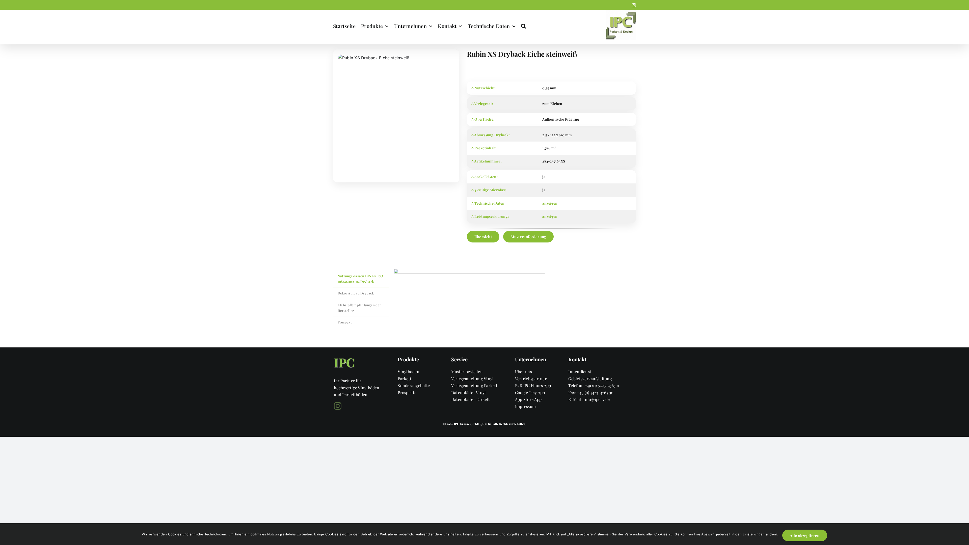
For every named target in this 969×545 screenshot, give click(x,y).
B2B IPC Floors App (533, 385)
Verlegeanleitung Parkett (474, 385)
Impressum (525, 406)
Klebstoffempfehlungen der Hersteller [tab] (359, 308)
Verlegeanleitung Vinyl (472, 378)
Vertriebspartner (531, 378)
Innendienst (579, 371)
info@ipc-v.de (596, 399)
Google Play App (530, 392)
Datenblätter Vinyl (468, 392)
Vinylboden (408, 371)
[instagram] (337, 406)
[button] (523, 26)
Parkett (404, 378)
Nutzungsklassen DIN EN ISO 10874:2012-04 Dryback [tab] (360, 279)
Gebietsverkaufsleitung (589, 378)
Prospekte (407, 392)
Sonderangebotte (414, 385)
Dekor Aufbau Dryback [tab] (356, 293)
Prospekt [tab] (345, 322)
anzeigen (549, 203)
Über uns (523, 371)
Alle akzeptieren (805, 535)
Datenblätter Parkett (470, 399)
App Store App (528, 399)
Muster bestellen (467, 371)
